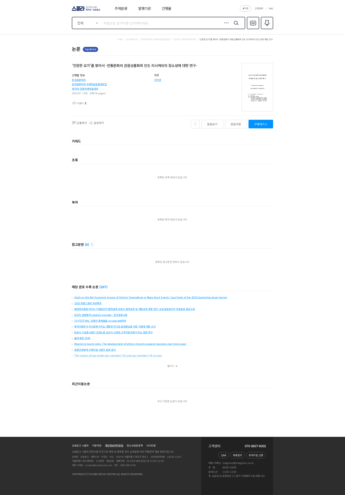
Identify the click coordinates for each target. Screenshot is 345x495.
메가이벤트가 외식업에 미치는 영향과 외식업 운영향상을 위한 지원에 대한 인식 (115, 326)
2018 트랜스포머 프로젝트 (88, 303)
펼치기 (170, 366)
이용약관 (96, 445)
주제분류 (121, 8)
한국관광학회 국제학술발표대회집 (89, 84)
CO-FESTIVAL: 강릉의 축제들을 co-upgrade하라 (100, 320)
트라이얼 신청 (256, 455)
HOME (120, 39)
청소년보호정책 (135, 445)
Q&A (223, 455)
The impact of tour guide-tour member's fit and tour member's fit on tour (118, 355)
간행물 (166, 8)
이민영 (157, 80)
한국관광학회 (79, 80)
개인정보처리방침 (114, 445)
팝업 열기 (92, 245)
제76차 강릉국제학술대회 (85, 88)
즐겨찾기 (266, 28)
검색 (235, 25)
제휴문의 (237, 455)
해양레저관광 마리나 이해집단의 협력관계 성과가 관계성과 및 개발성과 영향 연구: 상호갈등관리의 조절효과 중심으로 (134, 309)
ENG (271, 8)
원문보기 (212, 124)
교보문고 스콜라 (80, 445)
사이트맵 (150, 445)
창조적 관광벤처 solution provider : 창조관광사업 (100, 315)
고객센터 (259, 8)
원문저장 (236, 124)
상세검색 (225, 25)
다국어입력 (253, 28)
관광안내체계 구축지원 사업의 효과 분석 (95, 350)
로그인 (245, 8)
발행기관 (144, 8)
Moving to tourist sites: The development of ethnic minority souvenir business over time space (130, 344)
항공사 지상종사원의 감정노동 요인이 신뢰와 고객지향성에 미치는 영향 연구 (113, 332)
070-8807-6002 (255, 446)
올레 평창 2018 (82, 338)
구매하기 (259, 124)
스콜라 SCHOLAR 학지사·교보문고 (86, 10)
